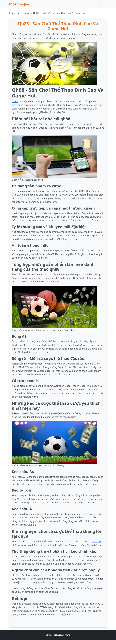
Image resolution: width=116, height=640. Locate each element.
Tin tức (26, 13)
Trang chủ (14, 13)
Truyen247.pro (19, 4)
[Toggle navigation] (103, 4)
